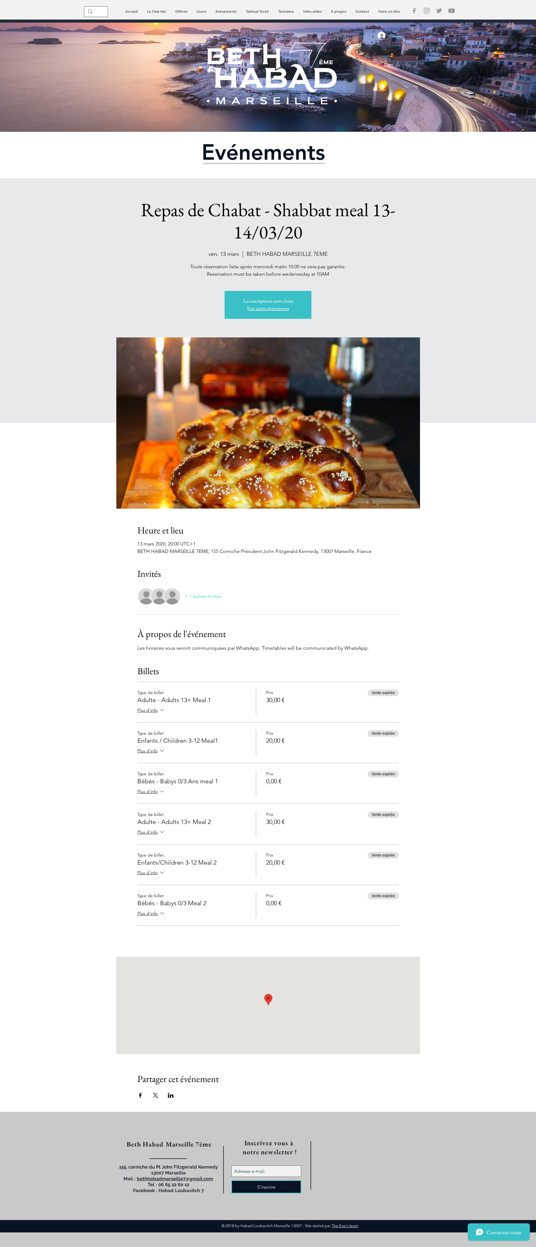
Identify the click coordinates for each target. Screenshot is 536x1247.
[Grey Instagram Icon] (427, 11)
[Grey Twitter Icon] (439, 11)
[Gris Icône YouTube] (451, 11)
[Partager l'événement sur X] (156, 1095)
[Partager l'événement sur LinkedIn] (171, 1095)
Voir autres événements (268, 308)
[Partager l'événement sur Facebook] (140, 1095)
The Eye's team (345, 1225)
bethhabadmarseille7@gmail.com (175, 1179)
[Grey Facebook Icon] (414, 11)
